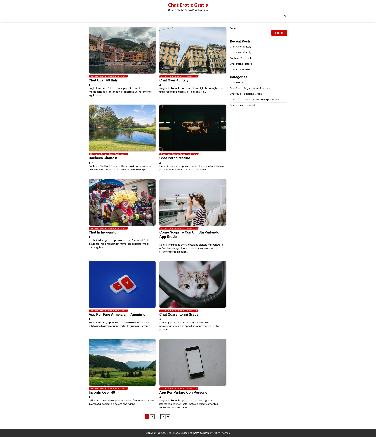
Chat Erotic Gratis (188, 5)
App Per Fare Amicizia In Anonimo (117, 314)
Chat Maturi (237, 82)
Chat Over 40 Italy (103, 80)
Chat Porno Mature (174, 158)
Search (234, 28)
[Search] (285, 16)
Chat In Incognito (102, 232)
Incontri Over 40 (102, 392)
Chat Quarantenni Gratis (179, 314)
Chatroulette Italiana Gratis (246, 94)
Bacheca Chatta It (103, 158)
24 (162, 416)
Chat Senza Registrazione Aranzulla (250, 88)
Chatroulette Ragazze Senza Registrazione (108, 76)
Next (168, 416)
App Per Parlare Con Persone (183, 392)
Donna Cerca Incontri (242, 105)
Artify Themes (221, 433)
